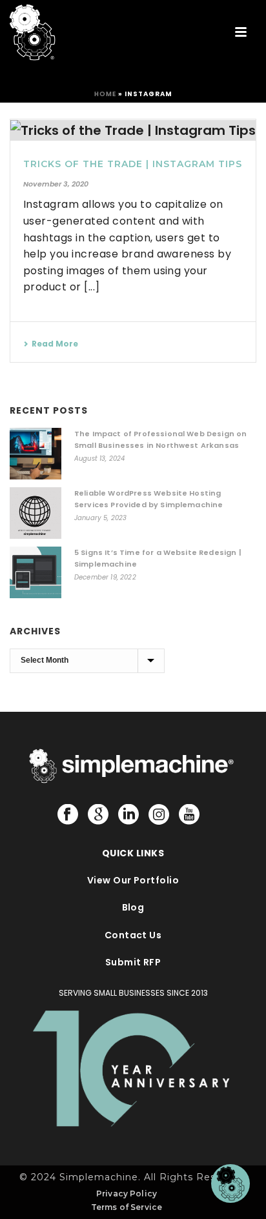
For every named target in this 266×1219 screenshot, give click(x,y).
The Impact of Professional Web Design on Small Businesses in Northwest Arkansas (160, 439)
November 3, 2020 (55, 184)
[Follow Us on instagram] (158, 815)
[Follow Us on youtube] (189, 815)
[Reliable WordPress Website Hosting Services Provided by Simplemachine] (35, 513)
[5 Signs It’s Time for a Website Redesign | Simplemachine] (35, 572)
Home (105, 94)
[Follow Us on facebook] (67, 815)
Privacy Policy (126, 1193)
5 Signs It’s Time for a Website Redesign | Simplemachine (157, 558)
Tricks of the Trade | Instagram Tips (132, 164)
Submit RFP (133, 962)
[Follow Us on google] (98, 815)
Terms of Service (127, 1207)
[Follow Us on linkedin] (128, 815)
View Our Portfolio (133, 880)
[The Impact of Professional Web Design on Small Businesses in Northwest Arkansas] (35, 453)
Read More (55, 343)
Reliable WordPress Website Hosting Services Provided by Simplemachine (148, 499)
